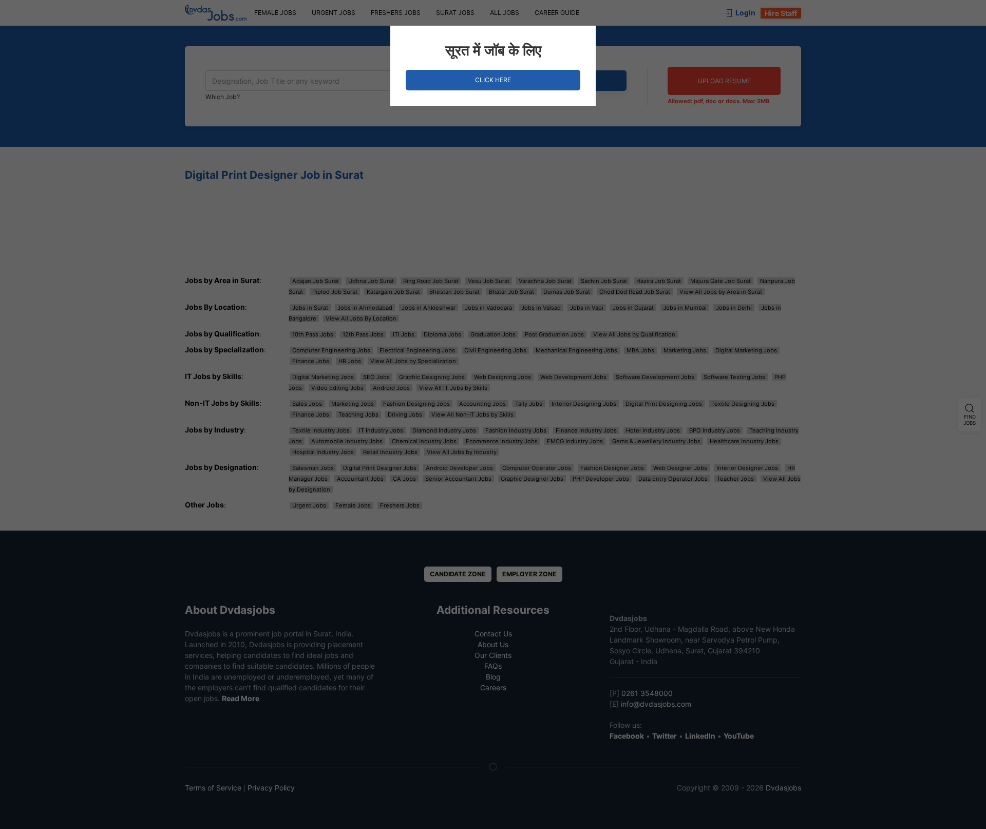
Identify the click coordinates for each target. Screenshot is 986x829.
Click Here (493, 80)
